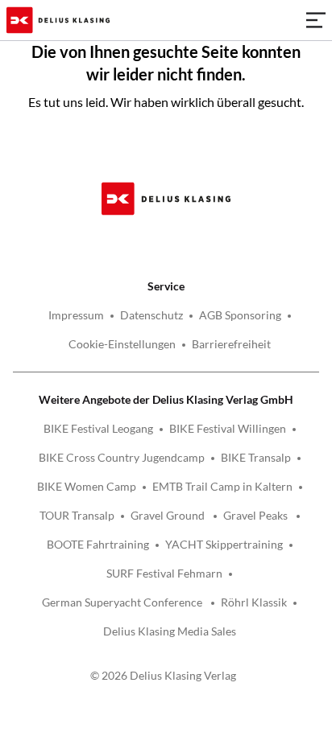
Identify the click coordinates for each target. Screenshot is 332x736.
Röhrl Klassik (254, 602)
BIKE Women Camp (86, 486)
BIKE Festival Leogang (98, 428)
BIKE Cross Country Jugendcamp (122, 457)
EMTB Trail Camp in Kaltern (222, 486)
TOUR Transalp (76, 515)
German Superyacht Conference (123, 602)
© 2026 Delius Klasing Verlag (163, 675)
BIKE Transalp (256, 457)
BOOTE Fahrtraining (98, 544)
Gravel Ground (169, 515)
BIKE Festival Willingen (227, 428)
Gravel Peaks (256, 515)
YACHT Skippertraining (224, 544)
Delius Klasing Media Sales (169, 631)
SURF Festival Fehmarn (164, 573)
